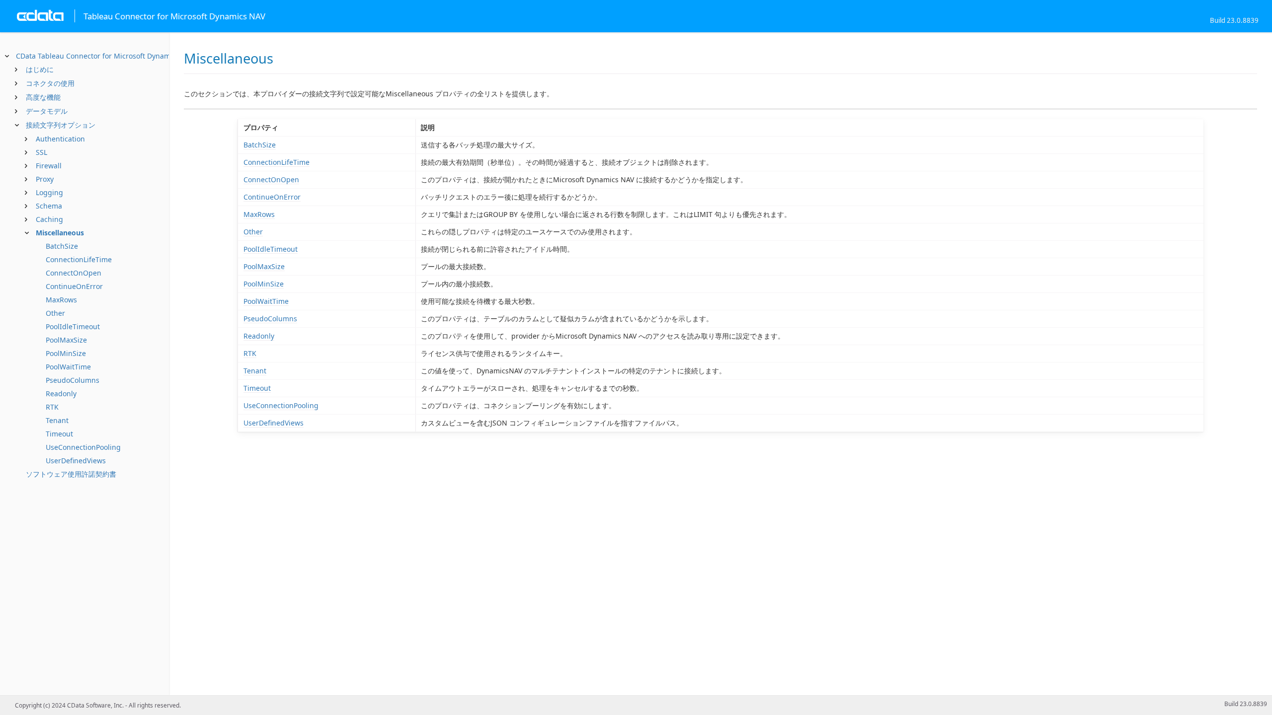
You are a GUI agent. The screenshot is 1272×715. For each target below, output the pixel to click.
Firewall (49, 165)
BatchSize (62, 246)
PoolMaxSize (66, 340)
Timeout (59, 433)
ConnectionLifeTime (79, 259)
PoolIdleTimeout (73, 326)
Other (55, 313)
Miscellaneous (60, 232)
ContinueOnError (74, 286)
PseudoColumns (72, 380)
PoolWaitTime (68, 366)
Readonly (61, 393)
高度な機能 (43, 97)
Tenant (57, 420)
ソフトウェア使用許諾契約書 (71, 474)
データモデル (47, 111)
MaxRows (61, 299)
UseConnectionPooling (83, 447)
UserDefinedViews (76, 460)
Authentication (60, 138)
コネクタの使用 (50, 83)
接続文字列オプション (60, 125)
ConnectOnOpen (73, 273)
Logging (49, 192)
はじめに (40, 69)
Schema (49, 206)
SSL (41, 152)
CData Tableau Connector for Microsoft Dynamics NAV (105, 56)
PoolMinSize (66, 353)
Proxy (45, 179)
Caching (49, 219)
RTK (52, 407)
